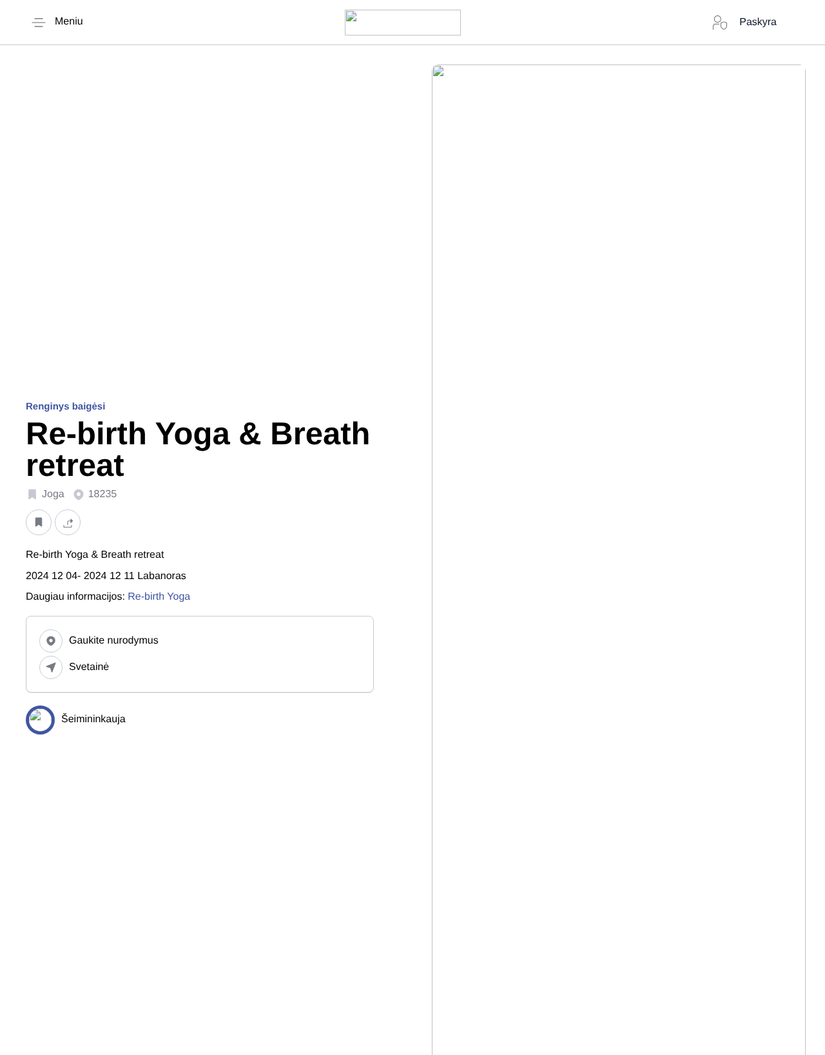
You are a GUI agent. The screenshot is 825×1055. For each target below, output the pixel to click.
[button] (39, 522)
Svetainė (89, 667)
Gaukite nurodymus (114, 640)
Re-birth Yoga (159, 596)
